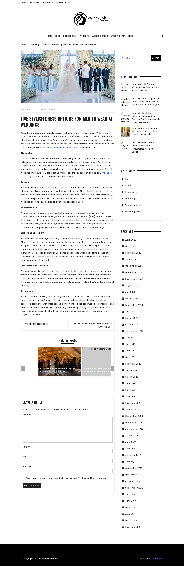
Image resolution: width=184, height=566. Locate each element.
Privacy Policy (63, 2)
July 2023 (130, 344)
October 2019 (132, 481)
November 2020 (134, 422)
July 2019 (130, 494)
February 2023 (133, 363)
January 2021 (132, 409)
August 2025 (132, 285)
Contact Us (47, 2)
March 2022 (131, 376)
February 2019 (133, 527)
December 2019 (133, 468)
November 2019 (133, 474)
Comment (29, 414)
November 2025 (134, 272)
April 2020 (130, 448)
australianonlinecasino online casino (60, 147)
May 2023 (130, 357)
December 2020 (134, 416)
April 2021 (130, 396)
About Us (34, 2)
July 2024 (130, 311)
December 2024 (134, 305)
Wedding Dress (100, 36)
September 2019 (134, 487)
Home (24, 2)
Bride (57, 36)
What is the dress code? (37, 323)
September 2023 (134, 331)
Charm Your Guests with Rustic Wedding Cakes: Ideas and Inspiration (89, 370)
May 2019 (130, 507)
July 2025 (130, 292)
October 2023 (132, 324)
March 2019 (131, 520)
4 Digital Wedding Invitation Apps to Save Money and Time (43, 370)
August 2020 (132, 435)
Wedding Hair (118, 36)
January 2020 (132, 461)
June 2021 (130, 383)
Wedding (84, 36)
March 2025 (131, 298)
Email (26, 456)
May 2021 (130, 390)
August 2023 (132, 337)
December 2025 (134, 265)
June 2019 (130, 500)
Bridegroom (70, 36)
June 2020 (130, 442)
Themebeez (157, 558)
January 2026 (132, 259)
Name (26, 446)
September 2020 (134, 429)
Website (27, 466)
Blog (130, 36)
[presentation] (23, 368)
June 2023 (130, 350)
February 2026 (133, 252)
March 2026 (131, 246)
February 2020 (133, 455)
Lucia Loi (100, 256)
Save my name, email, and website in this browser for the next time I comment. (66, 478)
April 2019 (130, 514)
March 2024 (131, 318)
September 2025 (134, 279)
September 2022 (134, 370)
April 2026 (130, 239)
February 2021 (133, 403)
